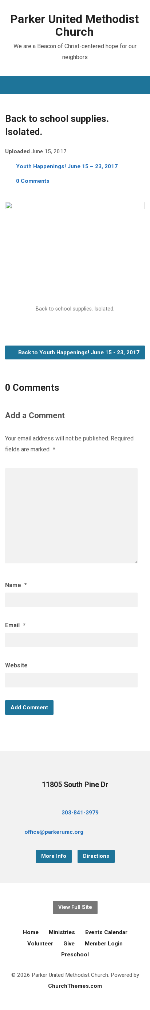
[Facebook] (109, 833)
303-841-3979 (80, 812)
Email (15, 625)
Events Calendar (106, 932)
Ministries (62, 932)
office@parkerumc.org (53, 832)
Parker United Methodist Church (74, 25)
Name (16, 585)
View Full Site (75, 907)
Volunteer (40, 943)
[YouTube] (121, 833)
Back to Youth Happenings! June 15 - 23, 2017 (78, 352)
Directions (96, 856)
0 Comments (33, 181)
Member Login (104, 943)
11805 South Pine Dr (75, 784)
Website (16, 665)
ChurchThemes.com (75, 986)
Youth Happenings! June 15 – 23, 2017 (67, 166)
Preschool (75, 954)
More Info (53, 856)
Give (69, 943)
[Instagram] (133, 833)
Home (31, 932)
